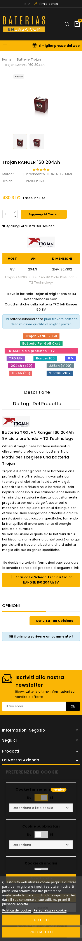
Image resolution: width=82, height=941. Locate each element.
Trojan (7, 181)
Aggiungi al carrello (44, 214)
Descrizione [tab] (37, 392)
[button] (41, 807)
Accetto (41, 920)
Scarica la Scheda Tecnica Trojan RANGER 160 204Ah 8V (41, 580)
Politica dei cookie (16, 910)
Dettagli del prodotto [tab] (37, 404)
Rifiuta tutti (41, 932)
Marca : (8, 174)
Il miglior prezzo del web (59, 46)
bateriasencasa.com (26, 319)
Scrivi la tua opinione (54, 621)
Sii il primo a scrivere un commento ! (41, 636)
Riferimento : (36, 174)
